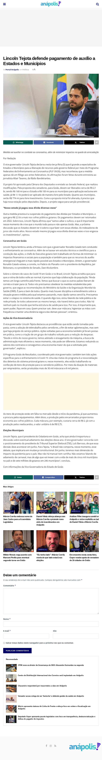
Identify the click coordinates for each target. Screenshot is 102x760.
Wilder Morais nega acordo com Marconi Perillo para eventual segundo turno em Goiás (17, 557)
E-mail (7, 631)
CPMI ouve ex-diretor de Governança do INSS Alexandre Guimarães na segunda (51, 665)
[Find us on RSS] (55, 745)
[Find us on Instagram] (51, 745)
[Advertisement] (51, 28)
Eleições (9, 550)
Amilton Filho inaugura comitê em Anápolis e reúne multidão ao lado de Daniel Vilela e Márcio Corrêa (85, 519)
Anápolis (9, 511)
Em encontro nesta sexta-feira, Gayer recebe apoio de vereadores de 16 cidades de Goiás (85, 557)
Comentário (9, 585)
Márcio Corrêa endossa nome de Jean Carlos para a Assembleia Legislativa (17, 519)
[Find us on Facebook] (46, 745)
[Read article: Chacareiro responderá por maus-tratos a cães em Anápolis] (11, 688)
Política (25, 69)
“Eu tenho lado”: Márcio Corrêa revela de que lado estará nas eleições (50, 557)
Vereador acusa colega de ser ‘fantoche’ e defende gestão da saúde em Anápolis (51, 696)
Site (54, 631)
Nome (7, 619)
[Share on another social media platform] (97, 142)
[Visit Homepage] (51, 4)
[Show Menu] (4, 4)
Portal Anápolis (12, 69)
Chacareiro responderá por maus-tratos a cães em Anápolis (42, 686)
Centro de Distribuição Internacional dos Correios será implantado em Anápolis (51, 675)
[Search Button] (97, 4)
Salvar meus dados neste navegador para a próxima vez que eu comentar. (40, 643)
